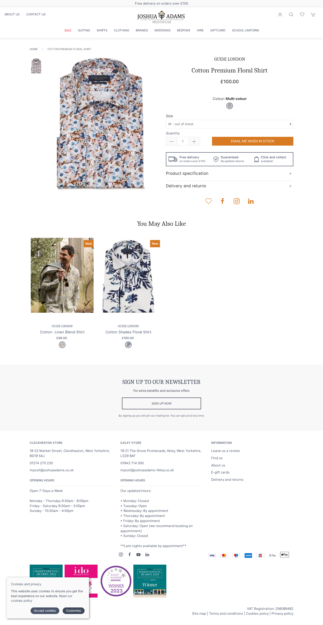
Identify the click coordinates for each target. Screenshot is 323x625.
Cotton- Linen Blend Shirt (62, 332)
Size (169, 116)
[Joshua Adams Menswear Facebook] (129, 554)
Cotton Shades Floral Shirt (128, 332)
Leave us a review (225, 451)
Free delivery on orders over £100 (161, 3)
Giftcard (217, 30)
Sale (67, 30)
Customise (73, 610)
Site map (199, 613)
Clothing (121, 30)
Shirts (102, 30)
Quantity (173, 133)
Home (34, 49)
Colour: (230, 99)
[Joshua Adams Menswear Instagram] (121, 554)
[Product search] (291, 14)
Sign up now (162, 403)
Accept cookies (45, 610)
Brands (142, 30)
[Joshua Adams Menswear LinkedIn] (147, 554)
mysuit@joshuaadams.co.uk (52, 470)
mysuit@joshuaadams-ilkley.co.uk (147, 470)
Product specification (187, 173)
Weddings (162, 30)
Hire (200, 30)
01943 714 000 (132, 463)
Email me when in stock (252, 141)
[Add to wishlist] (302, 14)
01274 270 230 (41, 463)
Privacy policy (282, 613)
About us (12, 14)
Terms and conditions (226, 613)
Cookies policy (257, 613)
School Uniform (245, 30)
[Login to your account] (280, 14)
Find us (217, 458)
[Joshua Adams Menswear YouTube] (138, 554)
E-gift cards (220, 472)
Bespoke (183, 30)
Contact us (35, 14)
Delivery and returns (186, 185)
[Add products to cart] (313, 14)
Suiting (84, 30)
